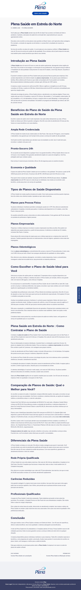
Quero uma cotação (40, 13)
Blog (45, 582)
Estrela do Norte (28, 28)
